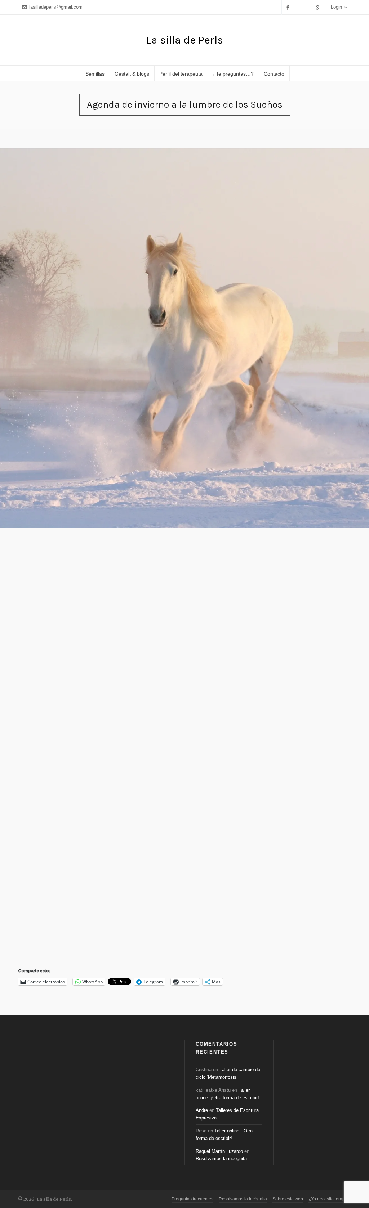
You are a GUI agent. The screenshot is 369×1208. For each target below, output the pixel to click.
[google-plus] (319, 7)
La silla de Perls (184, 39)
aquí (92, 372)
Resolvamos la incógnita (221, 1158)
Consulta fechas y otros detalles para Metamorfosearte (253, 744)
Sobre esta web (287, 1199)
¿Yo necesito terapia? (329, 1199)
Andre (202, 1110)
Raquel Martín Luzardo (219, 1151)
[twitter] (299, 7)
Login (336, 7)
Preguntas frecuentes (192, 1199)
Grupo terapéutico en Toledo (181, 918)
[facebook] (289, 7)
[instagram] (309, 7)
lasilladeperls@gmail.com (56, 7)
